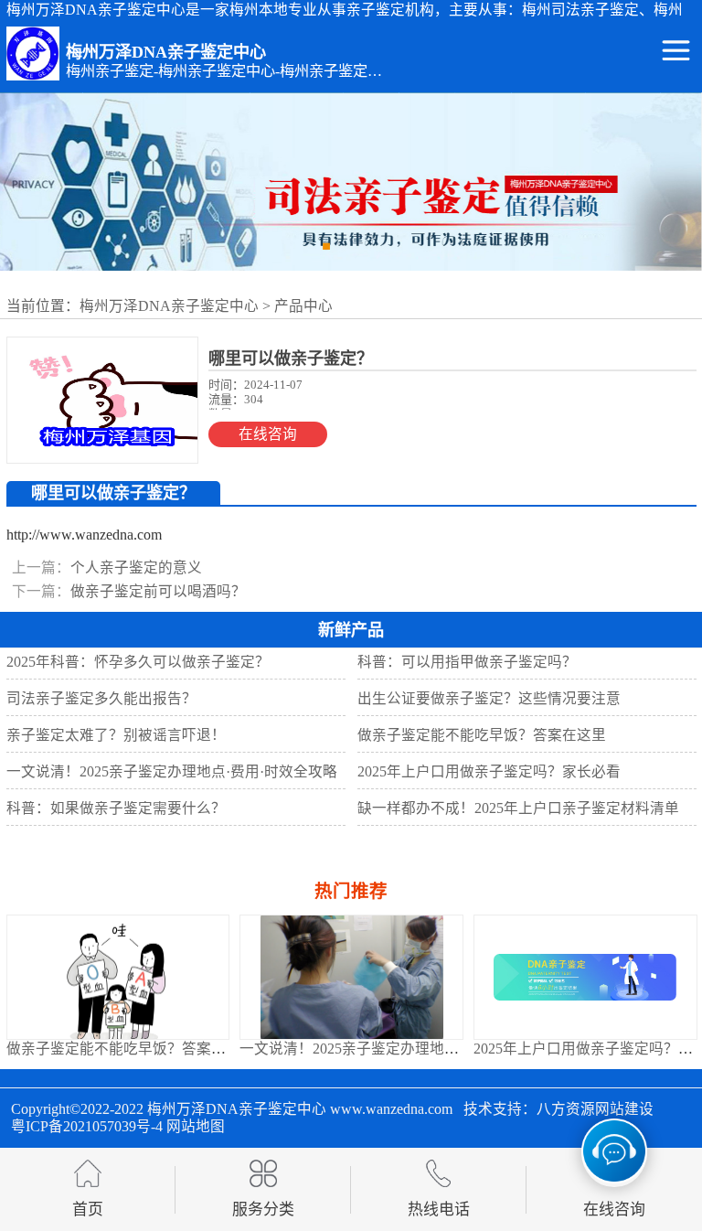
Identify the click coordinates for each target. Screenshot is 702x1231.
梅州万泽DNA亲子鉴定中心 (169, 306)
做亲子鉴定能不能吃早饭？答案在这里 (130, 1048)
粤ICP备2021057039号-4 (87, 1126)
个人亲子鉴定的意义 (136, 567)
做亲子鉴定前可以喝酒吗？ (158, 591)
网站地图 (195, 1126)
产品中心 (303, 306)
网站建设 (624, 1109)
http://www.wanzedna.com (84, 534)
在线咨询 (268, 434)
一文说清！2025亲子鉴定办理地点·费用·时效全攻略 (404, 1048)
